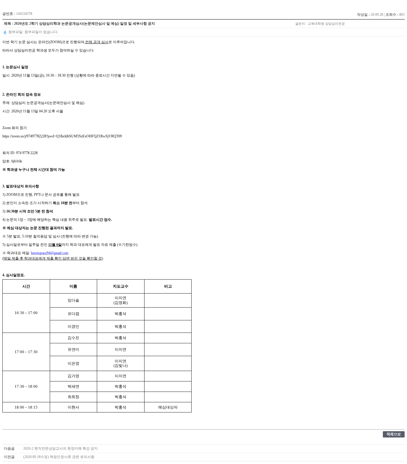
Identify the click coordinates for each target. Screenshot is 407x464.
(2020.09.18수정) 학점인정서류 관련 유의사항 (58, 457)
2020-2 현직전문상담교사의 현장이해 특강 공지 (60, 448)
